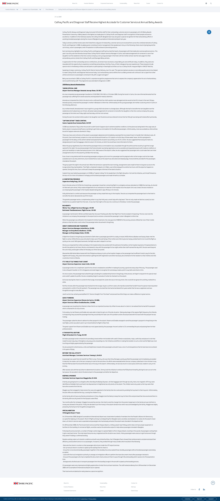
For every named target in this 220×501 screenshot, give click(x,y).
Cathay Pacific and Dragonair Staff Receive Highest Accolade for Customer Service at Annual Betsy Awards (87, 9)
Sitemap (133, 487)
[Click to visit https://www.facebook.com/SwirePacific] (199, 489)
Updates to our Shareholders (30, 9)
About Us (74, 3)
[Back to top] (213, 483)
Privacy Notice (92, 499)
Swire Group (134, 490)
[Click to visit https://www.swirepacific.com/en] (9, 3)
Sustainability (123, 3)
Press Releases (50, 9)
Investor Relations (89, 3)
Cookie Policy (84, 499)
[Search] (211, 3)
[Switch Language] (206, 3)
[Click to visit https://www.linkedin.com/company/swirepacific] (204, 489)
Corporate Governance (107, 3)
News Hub (136, 3)
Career (148, 3)
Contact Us (160, 3)
